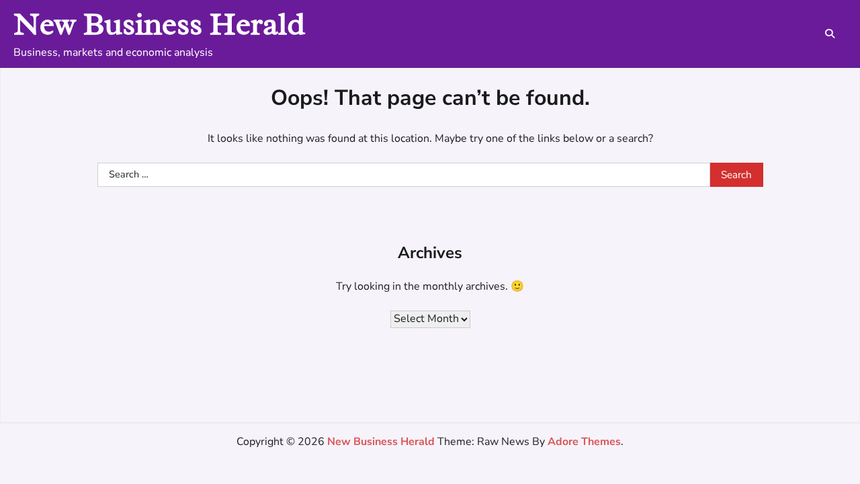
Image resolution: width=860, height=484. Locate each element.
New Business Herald (159, 24)
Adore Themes (584, 441)
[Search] (830, 34)
